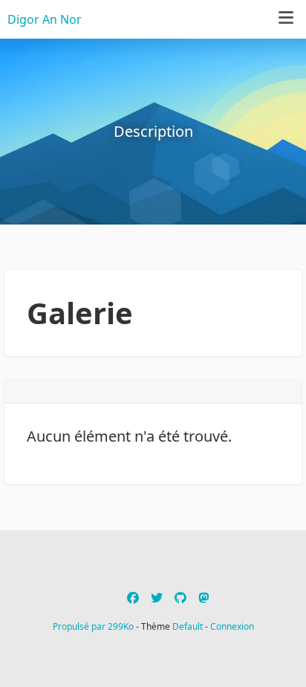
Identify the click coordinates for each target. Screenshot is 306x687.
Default (187, 626)
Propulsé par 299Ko (94, 626)
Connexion (232, 626)
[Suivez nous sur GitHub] (180, 598)
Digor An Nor (44, 19)
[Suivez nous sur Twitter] (157, 598)
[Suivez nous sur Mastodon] (203, 598)
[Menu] (286, 18)
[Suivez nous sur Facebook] (133, 598)
